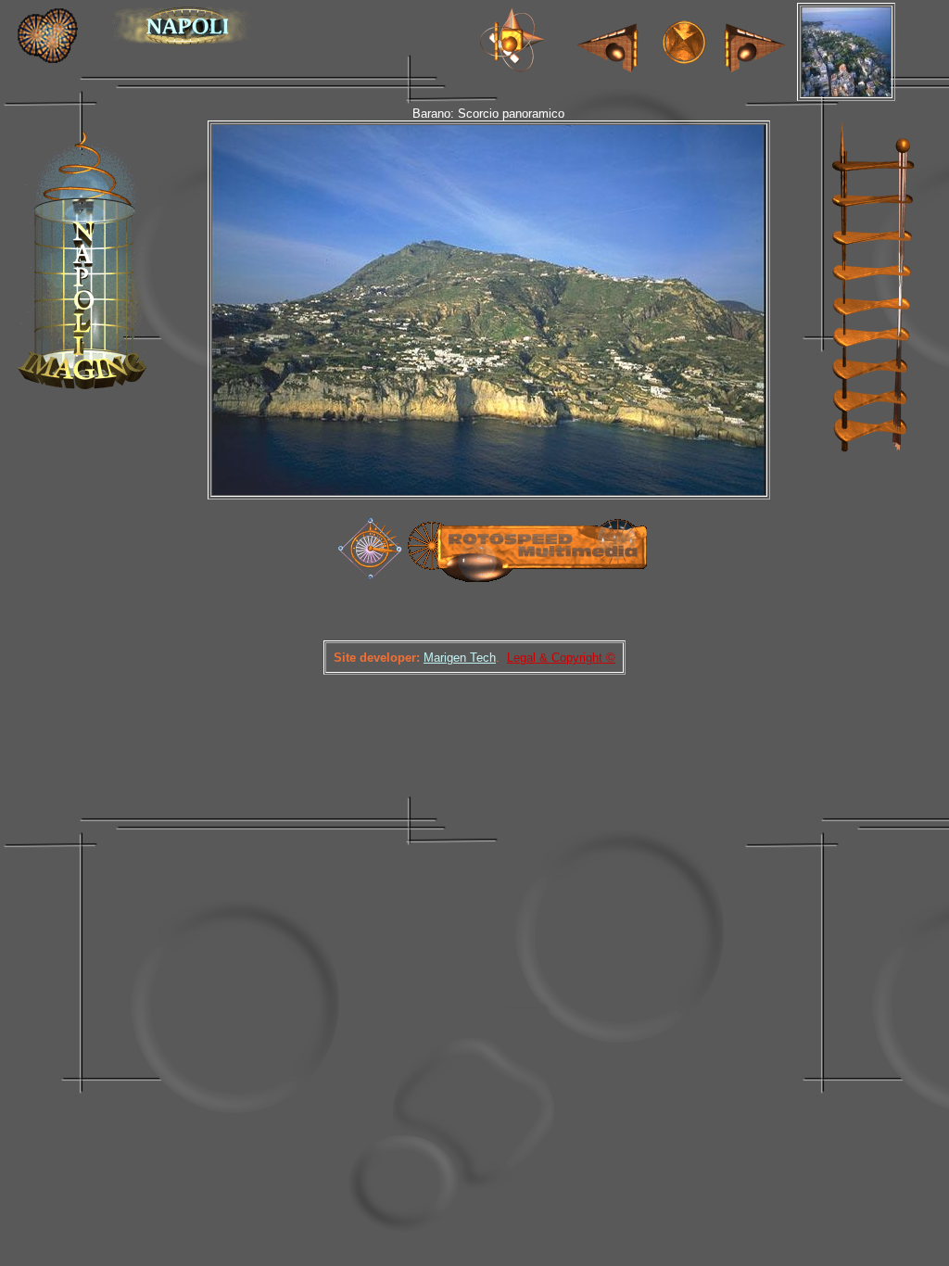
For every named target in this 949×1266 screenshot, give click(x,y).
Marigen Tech (460, 658)
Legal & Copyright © (561, 658)
